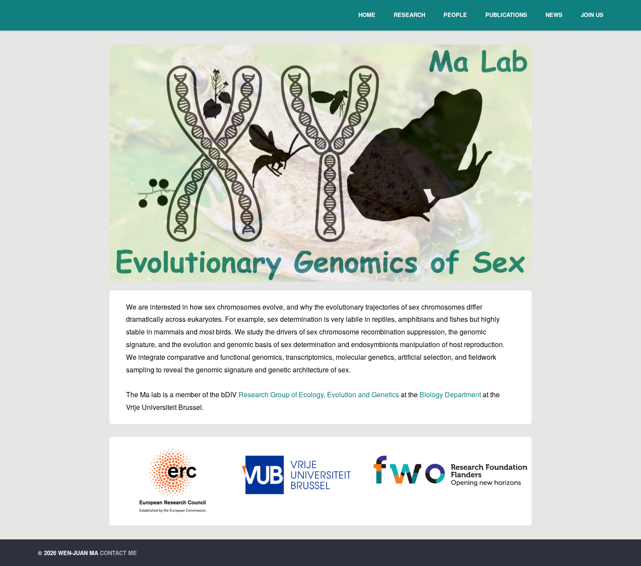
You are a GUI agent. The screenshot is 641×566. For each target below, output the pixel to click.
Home (366, 14)
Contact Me (118, 553)
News (554, 14)
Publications (506, 14)
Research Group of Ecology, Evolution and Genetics (319, 394)
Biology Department (450, 394)
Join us (592, 14)
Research (409, 14)
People (455, 14)
